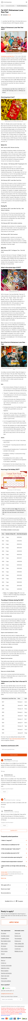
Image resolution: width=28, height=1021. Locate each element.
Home (2, 5)
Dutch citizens (4, 951)
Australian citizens (5, 936)
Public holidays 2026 (19, 943)
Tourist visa (17, 933)
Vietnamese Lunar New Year (7, 56)
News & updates (4, 970)
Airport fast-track (5, 975)
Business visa (18, 936)
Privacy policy (4, 978)
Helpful (4, 791)
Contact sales (4, 872)
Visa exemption (18, 938)
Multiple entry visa (19, 951)
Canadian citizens (5, 938)
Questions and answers (6, 973)
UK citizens (3, 946)
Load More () (13, 830)
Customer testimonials (6, 965)
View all (2, 953)
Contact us (3, 963)
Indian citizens (4, 943)
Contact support (4, 873)
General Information (10, 5)
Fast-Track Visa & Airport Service (17, 738)
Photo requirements (19, 946)
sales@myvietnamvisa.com (7, 993)
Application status (5, 968)
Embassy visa (18, 941)
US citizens (3, 933)
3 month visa (18, 948)
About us (3, 960)
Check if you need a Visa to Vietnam (9, 996)
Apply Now (14, 922)
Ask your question (14, 755)
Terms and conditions (6, 981)
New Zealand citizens (6, 941)
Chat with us (7, 988)
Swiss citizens (4, 948)
